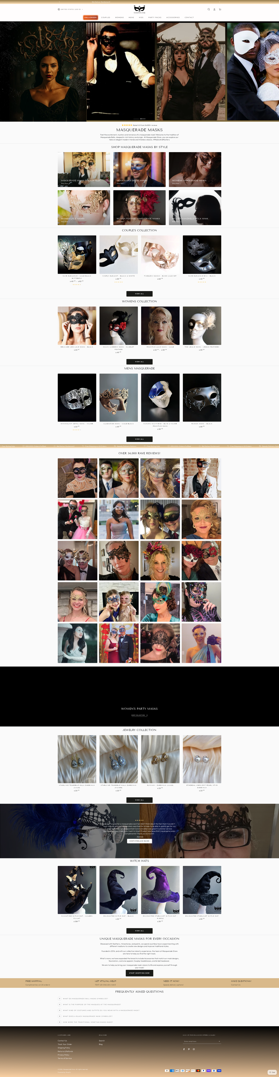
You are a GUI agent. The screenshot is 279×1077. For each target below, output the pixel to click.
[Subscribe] (220, 1041)
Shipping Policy (64, 1048)
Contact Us (62, 1041)
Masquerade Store (69, 1069)
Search (102, 1041)
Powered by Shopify (64, 1072)
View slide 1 (136, 117)
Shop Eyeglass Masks (139, 841)
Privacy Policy (63, 1055)
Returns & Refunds (65, 1051)
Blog (101, 1044)
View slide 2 (142, 117)
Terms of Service (65, 1058)
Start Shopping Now (139, 973)
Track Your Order (65, 1044)
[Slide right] (219, 2)
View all (139, 294)
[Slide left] (59, 2)
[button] (209, 9)
